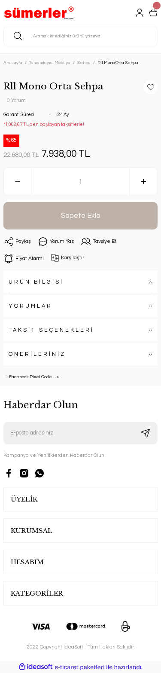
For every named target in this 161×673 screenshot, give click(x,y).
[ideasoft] (35, 667)
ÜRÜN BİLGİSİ (36, 282)
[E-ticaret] (80, 667)
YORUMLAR (30, 306)
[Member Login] (139, 13)
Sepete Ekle (80, 215)
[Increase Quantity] (143, 181)
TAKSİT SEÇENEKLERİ (51, 330)
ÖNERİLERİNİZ (37, 354)
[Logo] (38, 13)
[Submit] (146, 433)
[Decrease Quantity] (17, 181)
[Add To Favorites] (151, 87)
